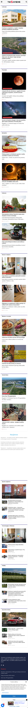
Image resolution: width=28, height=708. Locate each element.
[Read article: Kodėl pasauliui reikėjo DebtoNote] (4, 546)
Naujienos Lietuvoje (7, 25)
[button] (26, 682)
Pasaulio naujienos (7, 88)
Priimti (14, 696)
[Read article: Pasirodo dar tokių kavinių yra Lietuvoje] (14, 353)
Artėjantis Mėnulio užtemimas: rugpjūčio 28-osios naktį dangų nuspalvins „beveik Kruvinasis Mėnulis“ (13, 92)
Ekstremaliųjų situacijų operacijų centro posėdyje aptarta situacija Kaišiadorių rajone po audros (17, 585)
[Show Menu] (1, 2)
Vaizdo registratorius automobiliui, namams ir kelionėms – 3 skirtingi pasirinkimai (15, 556)
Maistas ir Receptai (7, 334)
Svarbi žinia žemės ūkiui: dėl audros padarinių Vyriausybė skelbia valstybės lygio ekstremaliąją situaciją (13, 578)
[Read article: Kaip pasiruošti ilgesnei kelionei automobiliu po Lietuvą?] (14, 232)
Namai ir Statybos (7, 273)
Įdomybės (5, 151)
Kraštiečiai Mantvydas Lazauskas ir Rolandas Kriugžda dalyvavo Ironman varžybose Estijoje (16, 517)
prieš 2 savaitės (12, 638)
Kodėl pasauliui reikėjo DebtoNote (15, 544)
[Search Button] (26, 2)
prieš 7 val (6, 625)
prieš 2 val (5, 401)
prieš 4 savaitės (6, 248)
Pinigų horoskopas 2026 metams (8, 675)
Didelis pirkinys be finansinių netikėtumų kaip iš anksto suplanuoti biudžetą (16, 635)
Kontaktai (17, 706)
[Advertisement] (14, 462)
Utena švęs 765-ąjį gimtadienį (9, 396)
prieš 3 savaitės (6, 221)
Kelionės (5, 211)
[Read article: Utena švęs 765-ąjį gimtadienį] (14, 386)
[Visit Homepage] (14, 2)
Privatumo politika (12, 706)
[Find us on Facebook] (1, 665)
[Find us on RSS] (3, 665)
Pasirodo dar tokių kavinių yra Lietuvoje (11, 363)
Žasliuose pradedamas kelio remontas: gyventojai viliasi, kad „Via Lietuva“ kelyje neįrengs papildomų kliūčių (14, 57)
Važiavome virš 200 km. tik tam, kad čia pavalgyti (13, 337)
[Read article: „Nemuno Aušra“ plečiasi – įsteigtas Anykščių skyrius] (14, 412)
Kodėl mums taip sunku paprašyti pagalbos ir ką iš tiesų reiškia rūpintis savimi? (16, 642)
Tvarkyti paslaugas (5, 692)
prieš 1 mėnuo (5, 282)
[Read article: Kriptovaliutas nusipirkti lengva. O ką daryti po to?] (4, 551)
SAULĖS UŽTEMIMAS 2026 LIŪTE (10, 181)
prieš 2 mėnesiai (12, 546)
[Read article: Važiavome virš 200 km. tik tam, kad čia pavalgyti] (14, 327)
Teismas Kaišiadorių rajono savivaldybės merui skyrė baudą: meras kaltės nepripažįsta (17, 601)
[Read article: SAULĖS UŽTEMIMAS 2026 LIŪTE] (14, 171)
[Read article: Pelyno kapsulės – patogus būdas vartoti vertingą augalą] (4, 630)
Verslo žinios (6, 393)
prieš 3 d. (4, 99)
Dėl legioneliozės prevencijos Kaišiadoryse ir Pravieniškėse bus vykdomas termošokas (15, 502)
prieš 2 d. (10, 504)
